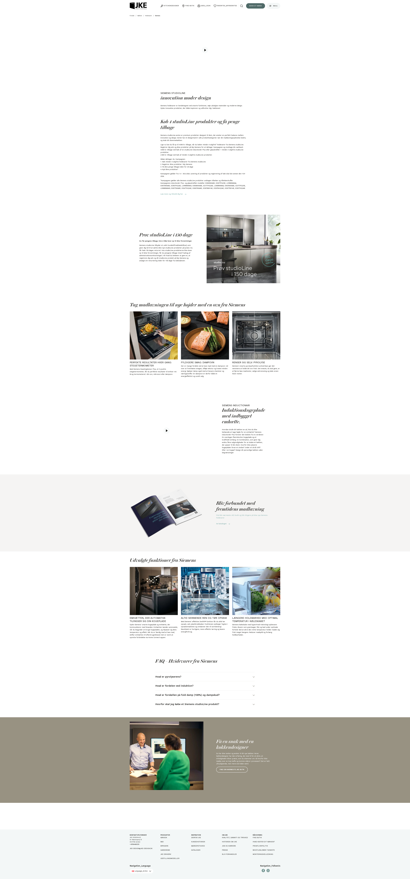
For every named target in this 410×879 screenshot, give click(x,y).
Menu (275, 6)
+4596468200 (134, 844)
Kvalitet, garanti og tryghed (235, 838)
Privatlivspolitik (260, 846)
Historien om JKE (229, 842)
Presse (225, 850)
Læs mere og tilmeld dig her (171, 194)
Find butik (257, 838)
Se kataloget (221, 524)
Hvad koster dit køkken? (264, 842)
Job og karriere (229, 846)
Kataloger (195, 850)
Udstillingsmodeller (169, 858)
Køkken (163, 838)
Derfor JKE (196, 838)
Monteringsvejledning (263, 854)
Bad (162, 842)
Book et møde (255, 6)
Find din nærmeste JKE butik (232, 769)
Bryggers (164, 846)
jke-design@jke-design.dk (141, 848)
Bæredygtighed (198, 846)
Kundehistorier (198, 842)
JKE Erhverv (165, 854)
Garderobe (165, 850)
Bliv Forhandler (229, 854)
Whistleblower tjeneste (264, 850)
